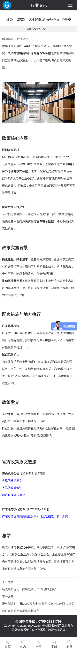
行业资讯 (22, 39)
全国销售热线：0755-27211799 (38, 621)
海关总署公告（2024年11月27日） (24, 473)
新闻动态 (8, 39)
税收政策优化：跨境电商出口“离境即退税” (29, 589)
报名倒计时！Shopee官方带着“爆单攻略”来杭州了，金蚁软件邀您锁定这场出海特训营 (38, 607)
